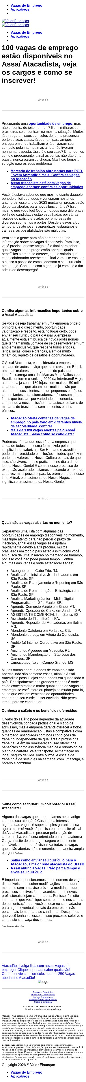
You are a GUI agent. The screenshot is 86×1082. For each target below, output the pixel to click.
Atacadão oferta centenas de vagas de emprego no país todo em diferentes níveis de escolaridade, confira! (46, 422)
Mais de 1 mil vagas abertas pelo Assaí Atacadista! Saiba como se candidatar (43, 432)
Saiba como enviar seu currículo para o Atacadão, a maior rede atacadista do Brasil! (47, 862)
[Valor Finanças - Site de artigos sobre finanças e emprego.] (15, 23)
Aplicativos (20, 9)
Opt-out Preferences (43, 997)
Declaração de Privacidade (43, 999)
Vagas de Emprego (26, 5)
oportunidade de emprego (50, 123)
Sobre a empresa (43, 1002)
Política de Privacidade (43, 994)
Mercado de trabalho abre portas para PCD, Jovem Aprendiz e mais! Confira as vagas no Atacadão (47, 175)
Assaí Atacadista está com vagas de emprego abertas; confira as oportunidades (47, 185)
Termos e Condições (43, 992)
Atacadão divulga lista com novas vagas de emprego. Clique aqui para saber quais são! (36, 968)
